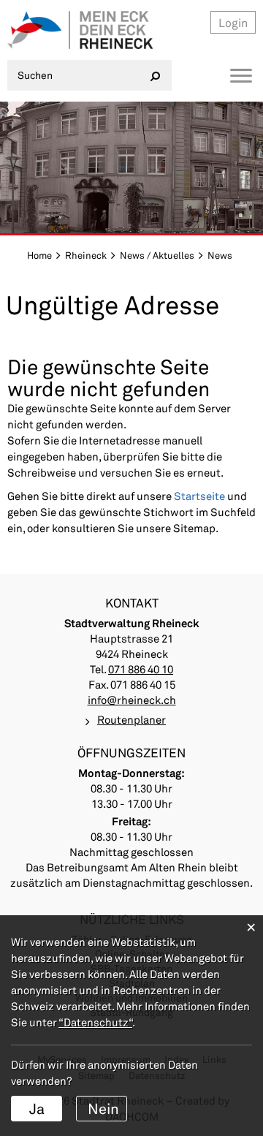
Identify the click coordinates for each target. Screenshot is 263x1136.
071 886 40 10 (140, 668)
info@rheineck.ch (132, 699)
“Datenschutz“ (95, 1022)
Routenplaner (131, 719)
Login (233, 22)
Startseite (199, 495)
